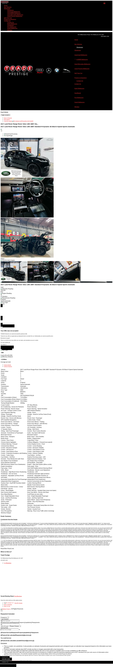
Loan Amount (4, 619)
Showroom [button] (7, 8)
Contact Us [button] (7, 20)
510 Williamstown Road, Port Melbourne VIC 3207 (91, 34)
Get (7, 563)
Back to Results (6, 348)
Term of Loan (4, 626)
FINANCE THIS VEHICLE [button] (8, 665)
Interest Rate (4, 627)
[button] (56, 643)
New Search (7, 119)
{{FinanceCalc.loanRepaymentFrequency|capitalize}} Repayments (20, 622)
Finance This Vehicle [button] (8, 326)
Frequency (4, 617)
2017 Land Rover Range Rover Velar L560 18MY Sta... (19, 124)
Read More (4, 548)
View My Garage (18, 121)
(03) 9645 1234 (105, 36)
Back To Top (7, 606)
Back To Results (8, 118)
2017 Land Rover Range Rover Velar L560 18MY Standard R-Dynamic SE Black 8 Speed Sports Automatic (38, 126)
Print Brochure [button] (18, 596)
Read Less (11, 548)
